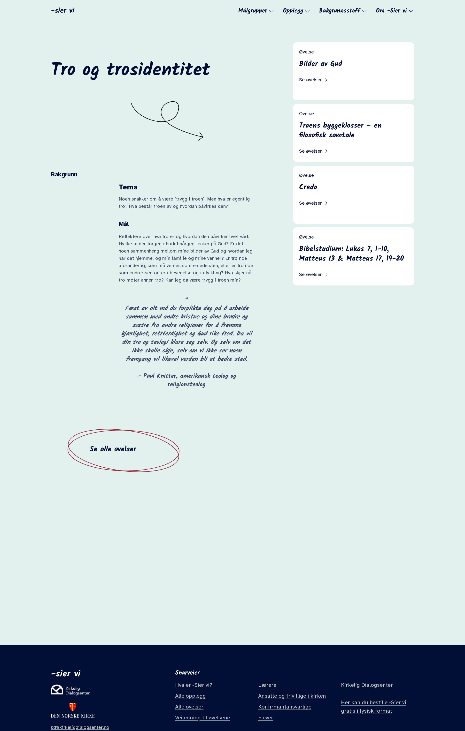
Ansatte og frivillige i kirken (292, 696)
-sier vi (62, 10)
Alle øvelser (189, 706)
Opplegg (293, 11)
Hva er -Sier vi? (193, 685)
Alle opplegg (190, 696)
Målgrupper (252, 11)
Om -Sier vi (391, 11)
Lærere (267, 685)
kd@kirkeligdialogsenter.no (80, 727)
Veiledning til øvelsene (202, 717)
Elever (265, 717)
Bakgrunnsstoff (339, 11)
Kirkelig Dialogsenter (367, 685)
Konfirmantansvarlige (284, 706)
